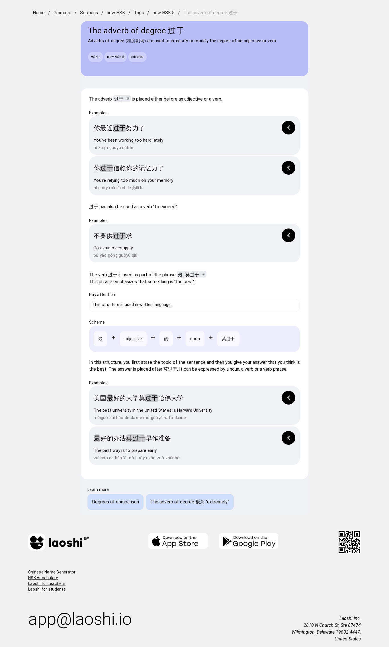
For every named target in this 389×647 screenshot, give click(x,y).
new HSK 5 (164, 12)
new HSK (116, 12)
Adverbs (137, 57)
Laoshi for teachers (46, 583)
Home (39, 12)
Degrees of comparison (115, 502)
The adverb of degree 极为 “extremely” (189, 502)
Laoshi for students (47, 589)
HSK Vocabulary (43, 577)
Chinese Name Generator (52, 572)
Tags (139, 12)
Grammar (62, 12)
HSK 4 (95, 57)
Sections (89, 12)
